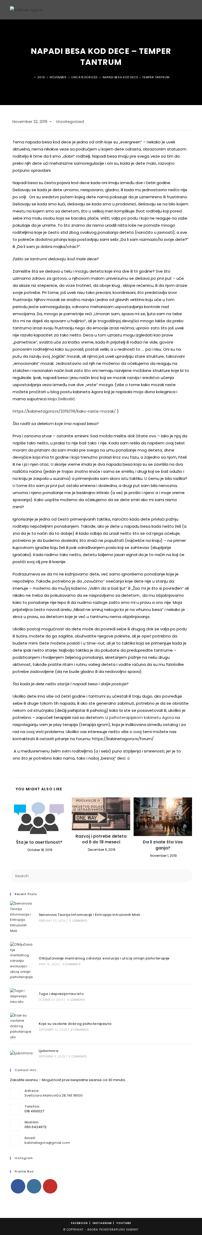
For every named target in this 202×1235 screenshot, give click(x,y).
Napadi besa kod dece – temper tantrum (136, 77)
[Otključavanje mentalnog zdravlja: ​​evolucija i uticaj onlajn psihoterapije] (21, 961)
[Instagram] (34, 1186)
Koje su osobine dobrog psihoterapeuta (75, 1023)
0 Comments (78, 921)
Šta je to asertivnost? (39, 842)
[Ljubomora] (21, 1053)
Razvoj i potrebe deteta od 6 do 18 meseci (101, 839)
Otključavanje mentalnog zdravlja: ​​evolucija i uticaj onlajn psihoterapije (104, 958)
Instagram (102, 1223)
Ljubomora (48, 1050)
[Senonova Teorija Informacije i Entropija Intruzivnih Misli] (21, 917)
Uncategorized (70, 121)
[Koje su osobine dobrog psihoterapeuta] (21, 1026)
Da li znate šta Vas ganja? (163, 845)
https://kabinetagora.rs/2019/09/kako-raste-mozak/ (64, 411)
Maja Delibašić (61, 399)
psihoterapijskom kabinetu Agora (141, 717)
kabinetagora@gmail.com (47, 1142)
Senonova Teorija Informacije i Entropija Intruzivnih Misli (89, 914)
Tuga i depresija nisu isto (61, 993)
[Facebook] (18, 1186)
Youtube (123, 1223)
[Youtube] (50, 1186)
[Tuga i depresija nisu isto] (21, 996)
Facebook (79, 1223)
